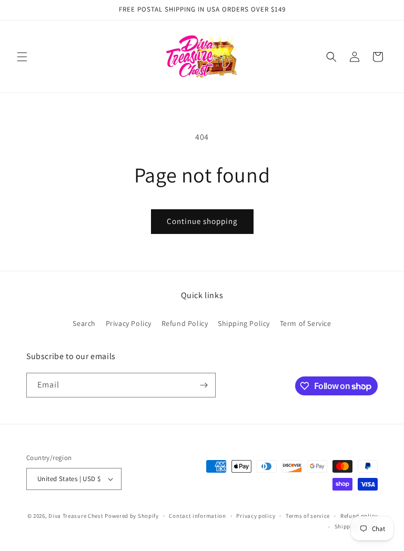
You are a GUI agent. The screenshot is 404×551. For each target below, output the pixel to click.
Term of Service (305, 323)
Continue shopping (202, 221)
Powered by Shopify (132, 515)
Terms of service (308, 515)
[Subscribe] (203, 385)
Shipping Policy (244, 323)
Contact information (197, 515)
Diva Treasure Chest (75, 515)
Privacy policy (255, 515)
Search (84, 323)
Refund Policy (184, 323)
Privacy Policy (129, 323)
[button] (22, 56)
